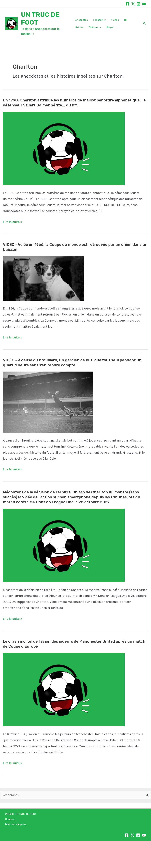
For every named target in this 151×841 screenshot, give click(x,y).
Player (110, 27)
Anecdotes (81, 19)
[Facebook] (127, 4)
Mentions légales (15, 824)
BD (126, 19)
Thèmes (93, 27)
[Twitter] (133, 4)
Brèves (79, 27)
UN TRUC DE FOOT (25, 814)
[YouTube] (144, 4)
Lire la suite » (12, 222)
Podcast (98, 19)
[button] (104, 20)
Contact (10, 819)
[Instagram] (138, 4)
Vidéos (115, 19)
